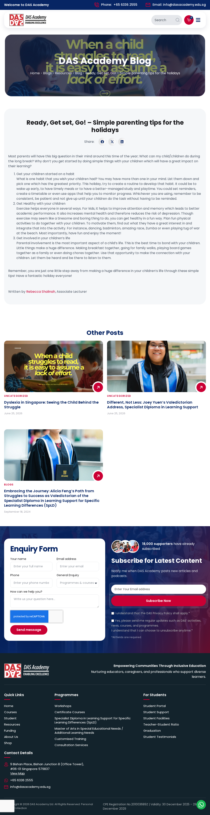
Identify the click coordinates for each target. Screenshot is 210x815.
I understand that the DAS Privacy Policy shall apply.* (152, 613)
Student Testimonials (159, 737)
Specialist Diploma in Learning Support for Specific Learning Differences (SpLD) (93, 720)
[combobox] (162, 20)
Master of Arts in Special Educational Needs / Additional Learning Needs (89, 731)
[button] (102, 142)
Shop (8, 743)
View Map (17, 773)
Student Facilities (156, 718)
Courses (10, 712)
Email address (66, 559)
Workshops (63, 706)
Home (8, 706)
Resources (12, 724)
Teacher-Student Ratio (161, 724)
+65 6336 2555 (125, 4)
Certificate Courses (70, 712)
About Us (11, 737)
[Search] (177, 20)
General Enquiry (68, 575)
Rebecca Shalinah (40, 291)
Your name (18, 559)
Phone (14, 575)
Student (10, 718)
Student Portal (154, 706)
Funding (10, 731)
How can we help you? (26, 592)
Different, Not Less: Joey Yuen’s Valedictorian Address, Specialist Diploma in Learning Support (152, 405)
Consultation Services (71, 745)
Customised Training (70, 739)
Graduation (152, 731)
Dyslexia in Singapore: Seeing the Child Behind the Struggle (51, 405)
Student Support (156, 712)
